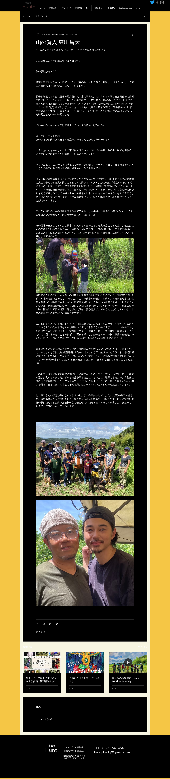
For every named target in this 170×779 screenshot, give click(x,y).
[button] (144, 16)
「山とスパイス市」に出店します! (84, 680)
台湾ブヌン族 (41, 16)
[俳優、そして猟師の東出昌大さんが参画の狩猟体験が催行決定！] (42, 662)
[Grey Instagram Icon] (162, 2)
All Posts (26, 16)
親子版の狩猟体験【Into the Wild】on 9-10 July (126, 680)
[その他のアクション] (132, 34)
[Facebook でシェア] (37, 624)
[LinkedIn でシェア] (50, 624)
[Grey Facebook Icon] (157, 2)
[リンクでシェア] (56, 624)
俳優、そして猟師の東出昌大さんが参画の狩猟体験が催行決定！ (41, 680)
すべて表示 (142, 647)
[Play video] (85, 265)
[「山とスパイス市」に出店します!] (85, 662)
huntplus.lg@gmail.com (112, 752)
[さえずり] (152, 2)
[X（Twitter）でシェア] (43, 624)
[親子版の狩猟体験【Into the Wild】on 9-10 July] (128, 662)
